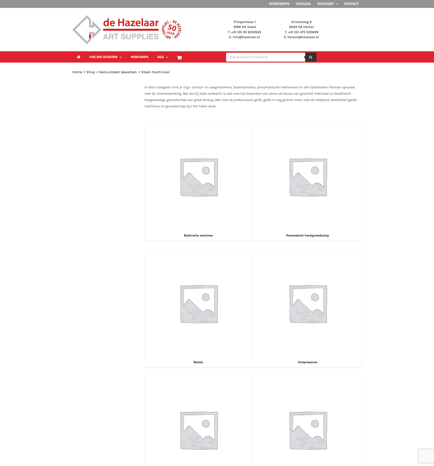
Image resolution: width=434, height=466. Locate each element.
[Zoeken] (310, 57)
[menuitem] (105, 57)
